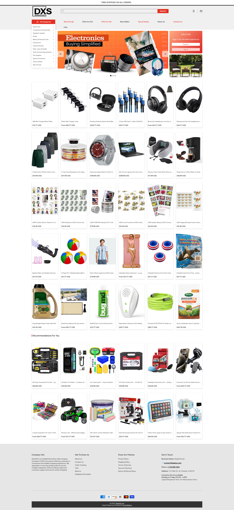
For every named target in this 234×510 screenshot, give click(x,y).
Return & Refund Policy (127, 471)
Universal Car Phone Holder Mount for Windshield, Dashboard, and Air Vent (189, 382)
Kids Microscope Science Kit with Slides (131, 433)
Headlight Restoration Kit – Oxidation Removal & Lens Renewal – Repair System (160, 382)
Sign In (186, 49)
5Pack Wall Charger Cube (69, 121)
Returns (78, 471)
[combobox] (115, 11)
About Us (78, 459)
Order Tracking (80, 465)
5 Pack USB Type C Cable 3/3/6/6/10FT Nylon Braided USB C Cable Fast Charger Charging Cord (131, 121)
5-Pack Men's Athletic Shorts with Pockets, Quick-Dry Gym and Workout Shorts (44, 172)
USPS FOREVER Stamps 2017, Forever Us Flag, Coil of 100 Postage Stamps (102, 222)
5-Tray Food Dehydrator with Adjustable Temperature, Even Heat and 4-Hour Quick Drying (73, 172)
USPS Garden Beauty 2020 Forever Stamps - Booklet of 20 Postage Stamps (160, 222)
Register (186, 44)
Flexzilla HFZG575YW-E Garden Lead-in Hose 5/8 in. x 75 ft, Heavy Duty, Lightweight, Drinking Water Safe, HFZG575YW (160, 323)
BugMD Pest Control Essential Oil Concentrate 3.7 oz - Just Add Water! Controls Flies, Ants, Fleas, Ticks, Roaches (102, 323)
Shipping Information (83, 474)
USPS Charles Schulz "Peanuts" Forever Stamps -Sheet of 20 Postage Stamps (44, 222)
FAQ (76, 468)
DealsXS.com (120, 503)
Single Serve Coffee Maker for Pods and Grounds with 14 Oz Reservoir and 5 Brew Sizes (189, 172)
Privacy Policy (123, 459)
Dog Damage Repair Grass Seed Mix (44, 323)
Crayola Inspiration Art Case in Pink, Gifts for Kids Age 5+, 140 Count (44, 433)
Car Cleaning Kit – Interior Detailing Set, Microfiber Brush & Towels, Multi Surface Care (102, 382)
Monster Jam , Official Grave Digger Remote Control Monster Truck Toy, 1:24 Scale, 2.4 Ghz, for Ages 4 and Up (73, 433)
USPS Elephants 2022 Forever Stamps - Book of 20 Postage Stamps (73, 222)
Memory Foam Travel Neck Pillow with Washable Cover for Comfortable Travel (160, 172)
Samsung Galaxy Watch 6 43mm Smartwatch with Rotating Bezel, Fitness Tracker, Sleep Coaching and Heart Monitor (102, 172)
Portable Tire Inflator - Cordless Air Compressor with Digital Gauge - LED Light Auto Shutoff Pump (73, 382)
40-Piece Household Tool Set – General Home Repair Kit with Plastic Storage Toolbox (44, 382)
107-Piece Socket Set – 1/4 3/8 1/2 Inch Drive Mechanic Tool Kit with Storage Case (131, 382)
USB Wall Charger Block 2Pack (42, 121)
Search (163, 11)
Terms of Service (124, 465)
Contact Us (79, 462)
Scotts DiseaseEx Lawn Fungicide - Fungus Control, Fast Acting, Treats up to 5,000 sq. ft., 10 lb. (189, 323)
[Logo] (44, 11)
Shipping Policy (124, 462)
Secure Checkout (125, 468)
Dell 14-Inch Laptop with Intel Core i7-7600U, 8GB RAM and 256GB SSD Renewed (131, 172)
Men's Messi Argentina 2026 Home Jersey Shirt (102, 273)
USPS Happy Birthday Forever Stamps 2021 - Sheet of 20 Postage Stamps (189, 222)
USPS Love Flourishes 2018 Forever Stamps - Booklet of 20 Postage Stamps (131, 222)
